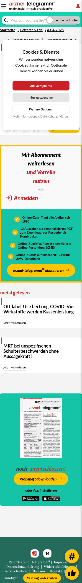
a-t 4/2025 (55, 30)
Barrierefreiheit (15, 571)
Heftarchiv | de (31, 30)
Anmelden (25, 197)
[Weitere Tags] (72, 556)
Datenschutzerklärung (22, 567)
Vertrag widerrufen (42, 578)
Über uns (38, 571)
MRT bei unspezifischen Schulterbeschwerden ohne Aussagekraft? (31, 351)
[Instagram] (35, 553)
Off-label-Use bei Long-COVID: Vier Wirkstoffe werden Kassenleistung (39, 309)
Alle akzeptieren (41, 86)
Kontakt (56, 571)
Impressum (62, 562)
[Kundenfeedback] (72, 573)
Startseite (7, 30)
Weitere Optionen (41, 109)
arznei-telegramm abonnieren (38, 270)
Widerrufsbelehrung (59, 567)
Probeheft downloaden (38, 479)
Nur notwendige (41, 97)
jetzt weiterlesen (14, 323)
